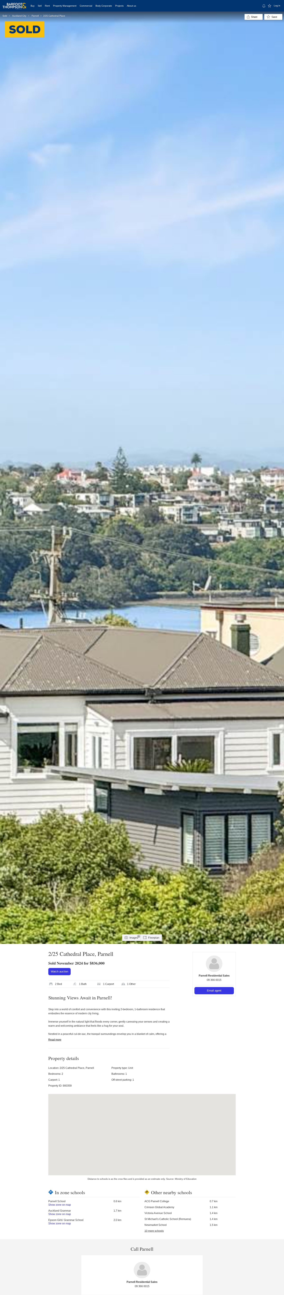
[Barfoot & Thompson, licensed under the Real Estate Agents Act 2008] (14, 4)
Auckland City (19, 15)
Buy (33, 5)
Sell (40, 5)
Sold (4, 15)
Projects (119, 5)
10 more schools (154, 1230)
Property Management (64, 5)
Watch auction (59, 971)
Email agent (214, 990)
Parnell (35, 15)
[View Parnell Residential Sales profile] (214, 964)
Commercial (86, 5)
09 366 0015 (214, 980)
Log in (277, 5)
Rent (47, 5)
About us (131, 5)
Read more (54, 1039)
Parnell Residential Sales (214, 975)
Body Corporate (103, 5)
